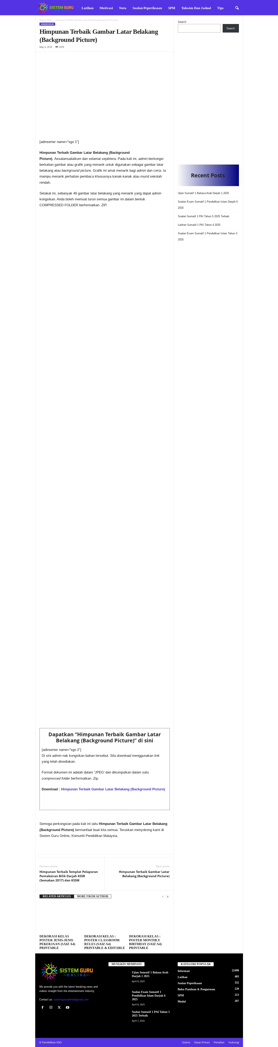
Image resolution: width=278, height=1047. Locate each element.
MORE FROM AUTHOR (92, 896)
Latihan (87, 8)
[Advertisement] (208, 97)
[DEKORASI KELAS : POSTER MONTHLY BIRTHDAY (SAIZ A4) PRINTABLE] (149, 918)
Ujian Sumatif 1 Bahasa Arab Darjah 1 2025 (203, 193)
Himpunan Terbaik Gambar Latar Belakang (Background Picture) (113, 789)
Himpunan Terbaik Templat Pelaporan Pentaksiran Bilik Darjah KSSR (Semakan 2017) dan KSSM (68, 876)
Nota (122, 8)
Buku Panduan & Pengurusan (196, 989)
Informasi (184, 971)
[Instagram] (52, 1007)
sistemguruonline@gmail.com (71, 999)
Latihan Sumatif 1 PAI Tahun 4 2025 (199, 224)
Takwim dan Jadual (196, 8)
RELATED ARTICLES (57, 896)
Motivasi (106, 8)
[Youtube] (68, 1007)
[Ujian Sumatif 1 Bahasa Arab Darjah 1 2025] (118, 978)
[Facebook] (43, 1007)
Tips (220, 8)
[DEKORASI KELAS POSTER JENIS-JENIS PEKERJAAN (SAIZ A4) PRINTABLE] (59, 918)
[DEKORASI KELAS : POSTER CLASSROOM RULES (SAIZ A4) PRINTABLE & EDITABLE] (104, 918)
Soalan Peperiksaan (147, 8)
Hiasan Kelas (45, 20)
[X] (60, 1007)
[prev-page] (163, 896)
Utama (186, 1042)
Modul (182, 1001)
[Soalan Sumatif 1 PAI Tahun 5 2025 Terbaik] (118, 1017)
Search (182, 21)
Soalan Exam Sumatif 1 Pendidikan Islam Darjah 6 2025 (148, 995)
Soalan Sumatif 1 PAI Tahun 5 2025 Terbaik (203, 216)
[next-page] (168, 896)
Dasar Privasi (202, 1042)
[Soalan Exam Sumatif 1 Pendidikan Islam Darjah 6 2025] (118, 998)
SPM (171, 8)
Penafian (219, 1042)
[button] (236, 8)
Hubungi (234, 1042)
